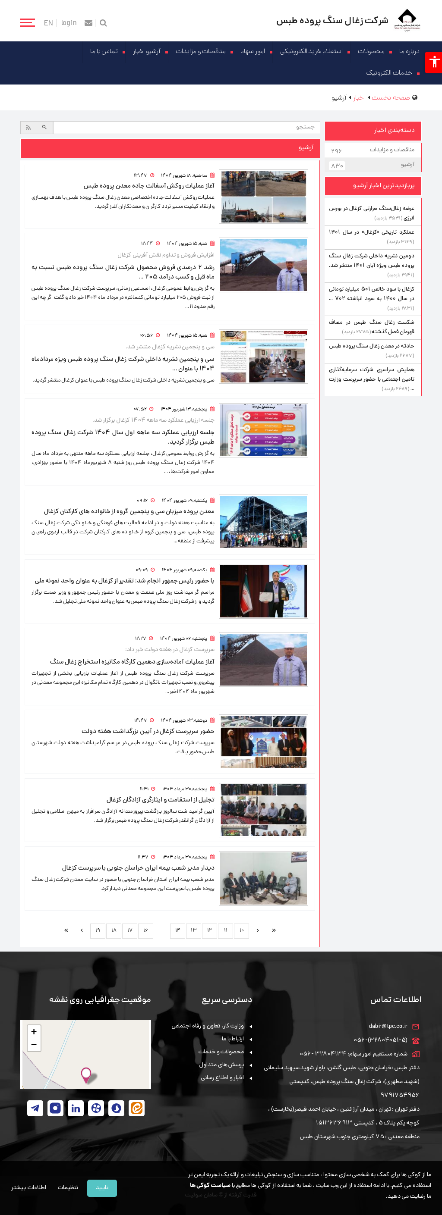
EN (48, 23)
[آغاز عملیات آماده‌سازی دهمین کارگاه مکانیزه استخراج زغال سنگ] (263, 660)
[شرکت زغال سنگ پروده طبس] (407, 21)
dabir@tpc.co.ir (388, 1026)
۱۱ (225, 931)
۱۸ (114, 931)
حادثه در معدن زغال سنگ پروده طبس (371, 346)
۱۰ (242, 931)
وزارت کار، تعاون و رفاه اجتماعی (207, 1026)
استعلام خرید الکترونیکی (311, 52)
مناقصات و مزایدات (201, 52)
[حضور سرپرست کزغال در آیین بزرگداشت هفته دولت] (263, 741)
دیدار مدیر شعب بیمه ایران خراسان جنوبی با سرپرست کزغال (138, 868)
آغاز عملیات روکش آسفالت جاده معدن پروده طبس (149, 186)
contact (89, 23)
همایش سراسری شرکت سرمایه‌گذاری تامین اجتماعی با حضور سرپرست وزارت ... (371, 379)
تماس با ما (104, 52)
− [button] (34, 1044)
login (69, 22)
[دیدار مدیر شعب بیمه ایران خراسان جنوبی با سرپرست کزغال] (263, 878)
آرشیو (372, 165)
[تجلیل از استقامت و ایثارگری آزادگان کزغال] (263, 810)
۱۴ (177, 931)
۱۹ (97, 931)
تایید (102, 1188)
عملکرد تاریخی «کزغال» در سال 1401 (371, 233)
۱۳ (193, 931)
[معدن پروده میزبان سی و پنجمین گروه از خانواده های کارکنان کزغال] (263, 522)
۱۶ (145, 931)
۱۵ (161, 930)
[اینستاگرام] (55, 1108)
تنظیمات (68, 1188)
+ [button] (34, 1031)
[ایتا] (136, 1108)
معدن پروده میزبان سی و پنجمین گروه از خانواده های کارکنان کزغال (129, 512)
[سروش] (116, 1108)
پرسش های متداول (221, 1065)
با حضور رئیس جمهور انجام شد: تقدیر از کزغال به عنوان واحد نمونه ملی (125, 581)
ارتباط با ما (233, 1039)
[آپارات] (96, 1108)
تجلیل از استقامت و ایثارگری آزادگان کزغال (161, 800)
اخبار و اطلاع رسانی (222, 1078)
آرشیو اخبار (147, 52)
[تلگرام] (35, 1108)
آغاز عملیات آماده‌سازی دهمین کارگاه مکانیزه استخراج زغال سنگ (132, 662)
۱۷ (130, 931)
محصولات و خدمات (221, 1052)
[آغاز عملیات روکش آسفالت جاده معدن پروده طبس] (263, 196)
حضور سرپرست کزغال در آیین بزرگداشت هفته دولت (148, 731)
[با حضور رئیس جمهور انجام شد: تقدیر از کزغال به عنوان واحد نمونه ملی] (263, 591)
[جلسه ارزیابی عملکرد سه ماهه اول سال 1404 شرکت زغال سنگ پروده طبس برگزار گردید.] (263, 430)
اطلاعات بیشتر (28, 1188)
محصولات (371, 52)
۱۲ (209, 931)
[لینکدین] (76, 1108)
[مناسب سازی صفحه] (433, 62)
